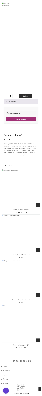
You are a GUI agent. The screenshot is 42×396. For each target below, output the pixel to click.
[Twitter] (16, 166)
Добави (25, 96)
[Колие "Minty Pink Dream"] (21, 278)
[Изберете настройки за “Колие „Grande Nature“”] (38, 205)
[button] (38, 250)
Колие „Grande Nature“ (21, 210)
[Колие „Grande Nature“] (21, 188)
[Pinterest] (19, 166)
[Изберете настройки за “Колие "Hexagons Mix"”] (38, 340)
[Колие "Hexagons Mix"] (21, 323)
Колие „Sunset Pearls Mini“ (21, 255)
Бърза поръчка (11, 102)
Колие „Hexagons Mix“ (21, 345)
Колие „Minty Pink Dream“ (21, 300)
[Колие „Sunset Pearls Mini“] (21, 233)
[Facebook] (13, 166)
